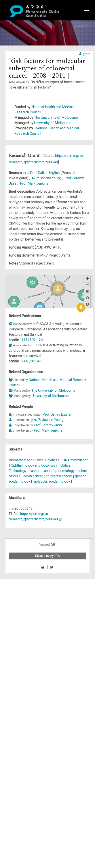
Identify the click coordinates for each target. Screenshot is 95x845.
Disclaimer (22, 597)
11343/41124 (32, 340)
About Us (21, 581)
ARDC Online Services (31, 608)
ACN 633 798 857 (13, 640)
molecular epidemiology (51, 481)
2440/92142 (31, 361)
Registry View (24, 613)
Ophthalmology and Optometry (35, 465)
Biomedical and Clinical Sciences (35, 460)
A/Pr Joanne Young (47, 178)
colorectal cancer (59, 476)
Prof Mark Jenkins (34, 183)
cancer (34, 471)
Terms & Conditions (29, 621)
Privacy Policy (25, 626)
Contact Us (22, 592)
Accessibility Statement (32, 632)
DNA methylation (75, 460)
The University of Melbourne (56, 117)
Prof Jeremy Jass (48, 425)
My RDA (20, 586)
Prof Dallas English (45, 173)
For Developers (26, 602)
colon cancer (33, 476)
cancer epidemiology (58, 471)
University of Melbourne (52, 123)
